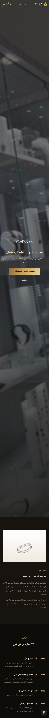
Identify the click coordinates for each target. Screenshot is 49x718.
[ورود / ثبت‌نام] (15, 4)
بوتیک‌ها (24, 280)
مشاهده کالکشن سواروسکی (25, 271)
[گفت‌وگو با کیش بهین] (44, 713)
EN (25, 4)
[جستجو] (20, 4)
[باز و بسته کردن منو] (4, 4)
